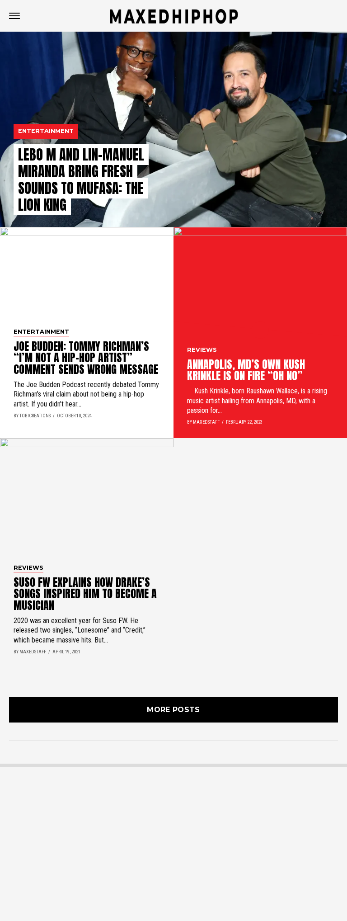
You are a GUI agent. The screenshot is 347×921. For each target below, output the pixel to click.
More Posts (173, 709)
